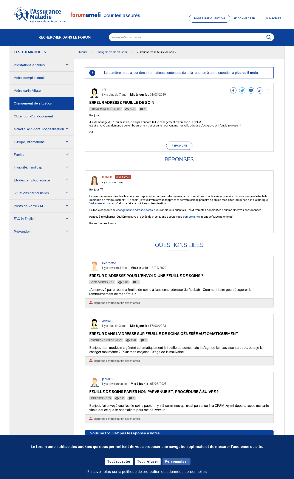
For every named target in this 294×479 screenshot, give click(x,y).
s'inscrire (273, 18)
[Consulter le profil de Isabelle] (94, 184)
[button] (147, 23)
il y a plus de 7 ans (112, 182)
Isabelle (107, 177)
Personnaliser (176, 461)
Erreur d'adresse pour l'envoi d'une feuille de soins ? (146, 275)
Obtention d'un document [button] (33, 116)
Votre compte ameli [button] (29, 78)
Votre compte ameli (102, 282)
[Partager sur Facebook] (233, 91)
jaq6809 (107, 379)
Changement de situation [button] (33, 103)
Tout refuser (147, 461)
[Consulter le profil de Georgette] (94, 270)
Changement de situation (106, 109)
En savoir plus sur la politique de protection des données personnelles (147, 471)
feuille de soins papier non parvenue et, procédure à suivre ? (154, 391)
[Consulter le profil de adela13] (94, 328)
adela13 (107, 321)
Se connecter (244, 18)
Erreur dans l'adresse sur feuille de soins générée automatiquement (163, 333)
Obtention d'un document (106, 340)
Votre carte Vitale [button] (27, 91)
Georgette (109, 263)
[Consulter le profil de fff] (94, 96)
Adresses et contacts (103, 203)
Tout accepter (118, 461)
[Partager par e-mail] (251, 91)
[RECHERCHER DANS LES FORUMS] (269, 37)
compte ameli (191, 216)
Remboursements (101, 398)
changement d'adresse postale (135, 210)
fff (104, 90)
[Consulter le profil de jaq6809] (94, 386)
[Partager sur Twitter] (242, 91)
